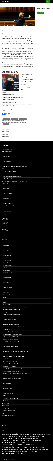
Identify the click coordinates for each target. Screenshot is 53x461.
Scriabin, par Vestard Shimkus (8, 410)
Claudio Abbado (30, 436)
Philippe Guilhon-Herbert (8, 252)
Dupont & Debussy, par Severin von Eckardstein (13, 368)
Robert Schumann (23, 449)
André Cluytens (14, 119)
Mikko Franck (16, 122)
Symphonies (16, 451)
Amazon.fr (25, 104)
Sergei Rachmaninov (43, 449)
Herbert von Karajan (16, 442)
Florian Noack (6, 275)
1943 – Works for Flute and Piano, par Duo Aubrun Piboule (15, 351)
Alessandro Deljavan (7, 287)
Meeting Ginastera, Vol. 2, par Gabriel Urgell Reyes (13, 356)
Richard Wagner (14, 449)
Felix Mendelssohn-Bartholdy (27, 438)
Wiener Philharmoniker (32, 451)
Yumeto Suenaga (5, 405)
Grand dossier (6, 186)
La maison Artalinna (6, 193)
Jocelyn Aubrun (6, 270)
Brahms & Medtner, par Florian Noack (11, 344)
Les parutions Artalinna (8, 205)
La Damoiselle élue (7, 120)
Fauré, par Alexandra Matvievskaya (10, 376)
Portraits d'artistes (7, 178)
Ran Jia (4, 280)
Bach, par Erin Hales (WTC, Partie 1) (10, 336)
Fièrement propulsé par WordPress (8, 459)
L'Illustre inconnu (6, 188)
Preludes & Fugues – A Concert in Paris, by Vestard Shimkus (15, 373)
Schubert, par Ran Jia (7, 329)
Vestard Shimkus (7, 260)
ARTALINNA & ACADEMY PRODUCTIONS (11, 248)
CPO (39, 436)
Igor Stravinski (29, 442)
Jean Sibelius (34, 442)
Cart (3, 420)
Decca (42, 436)
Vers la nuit (4, 225)
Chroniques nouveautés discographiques (11, 176)
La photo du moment (7, 203)
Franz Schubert (8, 440)
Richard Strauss (6, 449)
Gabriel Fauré (28, 440)
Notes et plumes (6, 191)
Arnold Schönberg (39, 434)
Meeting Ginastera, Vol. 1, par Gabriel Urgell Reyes (13, 317)
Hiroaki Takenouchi (7, 265)
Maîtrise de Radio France (18, 120)
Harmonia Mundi (7, 442)
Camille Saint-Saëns (12, 436)
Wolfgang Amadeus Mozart (13, 453)
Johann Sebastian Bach (25, 444)
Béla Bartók (5, 436)
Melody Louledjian (7, 122)
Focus (3, 28)
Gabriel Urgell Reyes (7, 257)
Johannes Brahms (9, 444)
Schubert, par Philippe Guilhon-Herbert (11, 309)
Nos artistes (5, 250)
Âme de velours (6, 130)
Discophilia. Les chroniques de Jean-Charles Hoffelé (13, 181)
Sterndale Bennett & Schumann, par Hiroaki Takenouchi (14, 358)
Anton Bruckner (22, 434)
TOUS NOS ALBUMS (6, 304)
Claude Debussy (23, 119)
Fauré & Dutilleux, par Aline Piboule (10, 353)
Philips (42, 447)
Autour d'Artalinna (6, 151)
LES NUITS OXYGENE (6, 383)
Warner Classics (23, 451)
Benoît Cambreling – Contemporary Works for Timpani (14, 326)
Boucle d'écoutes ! (6, 173)
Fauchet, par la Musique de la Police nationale (12, 314)
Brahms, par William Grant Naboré (10, 363)
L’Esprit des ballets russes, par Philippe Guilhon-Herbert (15, 307)
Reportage (5, 163)
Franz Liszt (36, 438)
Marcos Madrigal (7, 282)
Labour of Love (5, 218)
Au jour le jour (6, 198)
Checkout (4, 422)
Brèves (4, 154)
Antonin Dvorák (30, 434)
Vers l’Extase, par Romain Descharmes (11, 324)
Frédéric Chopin (19, 440)
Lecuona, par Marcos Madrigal (9, 331)
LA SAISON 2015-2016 (8, 393)
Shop (3, 418)
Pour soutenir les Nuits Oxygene (10, 390)
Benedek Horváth (7, 277)
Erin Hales (5, 285)
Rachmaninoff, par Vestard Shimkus (10, 321)
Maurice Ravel (27, 447)
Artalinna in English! (6, 149)
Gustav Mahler (36, 440)
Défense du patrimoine (7, 168)
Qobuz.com (20, 105)
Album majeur (5, 222)
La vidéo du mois (6, 161)
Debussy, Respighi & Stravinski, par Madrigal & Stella (13, 408)
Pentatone (38, 447)
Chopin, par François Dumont (9, 312)
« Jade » (4, 299)
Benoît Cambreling (7, 272)
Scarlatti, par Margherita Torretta (9, 415)
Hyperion (23, 442)
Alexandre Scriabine (5, 434)
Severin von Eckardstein (8, 289)
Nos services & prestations (7, 381)
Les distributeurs (5, 403)
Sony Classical (5, 451)
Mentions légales (5, 245)
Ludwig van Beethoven (12, 447)
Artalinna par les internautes (9, 195)
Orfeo (34, 447)
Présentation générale (7, 385)
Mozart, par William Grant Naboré (10, 361)
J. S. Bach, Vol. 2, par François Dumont (11, 349)
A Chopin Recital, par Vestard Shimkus (11, 371)
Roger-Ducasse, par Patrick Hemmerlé (10, 413)
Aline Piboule (6, 267)
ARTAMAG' (5, 1)
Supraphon (11, 451)
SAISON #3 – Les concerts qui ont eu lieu (11, 400)
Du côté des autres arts (8, 159)
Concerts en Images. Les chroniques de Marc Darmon (13, 166)
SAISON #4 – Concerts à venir (9, 395)
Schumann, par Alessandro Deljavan (10, 339)
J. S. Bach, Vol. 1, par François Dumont (11, 341)
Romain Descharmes (7, 262)
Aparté (35, 434)
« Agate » (4, 302)
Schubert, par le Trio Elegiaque (9, 366)
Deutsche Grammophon (10, 438)
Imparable (4, 229)
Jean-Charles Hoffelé (14, 33)
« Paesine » (5, 297)
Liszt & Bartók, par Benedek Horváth (10, 346)
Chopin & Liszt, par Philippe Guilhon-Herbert (12, 334)
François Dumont (7, 255)
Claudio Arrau (35, 436)
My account (4, 425)
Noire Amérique (5, 135)
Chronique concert (7, 156)
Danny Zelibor (6, 292)
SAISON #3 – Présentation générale (10, 398)
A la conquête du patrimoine (9, 171)
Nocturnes (23, 122)
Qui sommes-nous (6, 243)
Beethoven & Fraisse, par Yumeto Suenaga (12, 378)
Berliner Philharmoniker (46, 434)
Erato (21, 438)
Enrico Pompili (6, 294)
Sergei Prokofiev (34, 449)
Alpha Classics (17, 104)
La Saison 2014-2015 (7, 388)
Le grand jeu (4, 214)
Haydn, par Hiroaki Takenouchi (9, 319)
